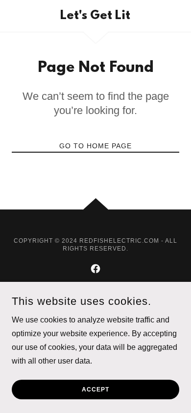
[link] (95, 16)
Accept (95, 389)
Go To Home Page (95, 146)
